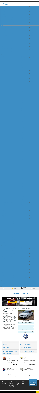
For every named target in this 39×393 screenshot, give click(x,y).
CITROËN (21, 87)
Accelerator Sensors (13, 250)
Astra (22, 176)
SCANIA (21, 157)
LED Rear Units (3, 70)
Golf (22, 189)
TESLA (21, 174)
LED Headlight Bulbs (4, 26)
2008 (22, 138)
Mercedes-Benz (14, 228)
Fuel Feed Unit (31, 260)
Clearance (3, 281)
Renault (13, 233)
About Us (16, 382)
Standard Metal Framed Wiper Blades (34, 55)
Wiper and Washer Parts (4, 255)
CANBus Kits (31, 78)
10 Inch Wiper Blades (23, 55)
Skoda (13, 235)
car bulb (10, 310)
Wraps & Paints (3, 206)
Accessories (22, 207)
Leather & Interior (22, 205)
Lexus (12, 226)
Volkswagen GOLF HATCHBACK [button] (6, 344)
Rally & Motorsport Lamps (33, 76)
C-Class (23, 122)
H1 (11, 6)
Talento (22, 100)
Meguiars (31, 201)
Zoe (22, 156)
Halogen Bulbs (3, 282)
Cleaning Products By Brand (5, 202)
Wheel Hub (31, 274)
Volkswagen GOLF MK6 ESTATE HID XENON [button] (25, 347)
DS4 (22, 97)
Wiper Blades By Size (4, 55)
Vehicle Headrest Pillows (32, 219)
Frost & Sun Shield (32, 218)
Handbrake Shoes (32, 249)
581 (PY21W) (22, 14)
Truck (30, 301)
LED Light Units (3, 283)
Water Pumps (22, 261)
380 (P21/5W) (31, 13)
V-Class (22, 130)
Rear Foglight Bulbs (4, 10)
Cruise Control (12, 252)
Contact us (3, 382)
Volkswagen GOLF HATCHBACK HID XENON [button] (25, 344)
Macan (22, 145)
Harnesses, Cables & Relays (33, 46)
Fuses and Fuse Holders (23, 276)
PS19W (21, 35)
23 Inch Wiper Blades (23, 63)
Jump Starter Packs (4, 244)
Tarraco (22, 164)
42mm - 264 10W (3, 23)
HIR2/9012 (22, 52)
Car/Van (22, 301)
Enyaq (22, 167)
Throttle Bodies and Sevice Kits (24, 260)
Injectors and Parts (32, 253)
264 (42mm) (12, 39)
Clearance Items (17, 383)
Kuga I (22, 105)
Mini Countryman (24, 134)
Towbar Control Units (4, 275)
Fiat (12, 219)
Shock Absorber (31, 271)
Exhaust (2, 249)
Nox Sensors (31, 263)
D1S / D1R (12, 32)
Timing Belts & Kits (13, 246)
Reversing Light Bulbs (4, 12)
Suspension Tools (32, 273)
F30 (22, 83)
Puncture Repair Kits (32, 203)
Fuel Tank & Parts (32, 262)
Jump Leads (22, 217)
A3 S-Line (23, 72)
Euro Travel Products (32, 211)
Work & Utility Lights (32, 77)
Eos (22, 188)
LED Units (3, 34)
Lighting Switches (32, 277)
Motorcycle (26, 301)
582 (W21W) (12, 18)
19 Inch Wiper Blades (23, 61)
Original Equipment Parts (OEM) (5, 48)
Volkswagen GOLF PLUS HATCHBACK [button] (24, 352)
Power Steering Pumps (23, 270)
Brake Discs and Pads (32, 246)
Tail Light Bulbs (3, 11)
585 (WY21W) (22, 15)
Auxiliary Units (3, 71)
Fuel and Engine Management (5, 250)
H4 (11, 8)
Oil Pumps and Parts (23, 257)
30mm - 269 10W (3, 22)
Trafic (22, 153)
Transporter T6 (23, 197)
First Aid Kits (31, 217)
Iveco (21, 108)
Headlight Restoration (4, 204)
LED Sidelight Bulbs (4, 27)
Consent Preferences (4, 384)
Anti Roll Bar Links (32, 269)
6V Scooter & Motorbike (4, 16)
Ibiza (22, 162)
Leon (22, 163)
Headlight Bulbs (3, 6)
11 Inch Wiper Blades (23, 56)
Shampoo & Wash (23, 201)
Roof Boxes (3, 210)
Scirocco (23, 193)
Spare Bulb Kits (31, 212)
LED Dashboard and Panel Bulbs (5, 33)
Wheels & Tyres (22, 203)
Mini (22, 133)
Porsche (13, 232)
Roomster (23, 171)
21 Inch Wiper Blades (23, 62)
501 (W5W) (31, 11)
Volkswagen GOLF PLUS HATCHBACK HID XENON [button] (8, 354)
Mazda (13, 227)
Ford (21, 101)
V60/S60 (23, 182)
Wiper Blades (3, 54)
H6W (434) (22, 22)
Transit (22, 107)
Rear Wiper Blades (32, 56)
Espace (22, 149)
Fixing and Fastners (23, 275)
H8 (11, 9)
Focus (22, 103)
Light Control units (32, 276)
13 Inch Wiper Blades (23, 57)
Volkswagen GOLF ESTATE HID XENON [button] (24, 343)
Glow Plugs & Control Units (23, 265)
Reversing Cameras (32, 215)
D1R (11, 46)
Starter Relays (12, 254)
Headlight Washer (13, 275)
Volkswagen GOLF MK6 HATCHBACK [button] (7, 348)
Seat (30, 73)
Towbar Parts (3, 254)
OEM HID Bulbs (3, 46)
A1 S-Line (23, 70)
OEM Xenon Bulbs (3, 284)
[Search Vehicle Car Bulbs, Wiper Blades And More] (24, 3)
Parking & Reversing (4, 213)
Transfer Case (3, 271)
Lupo (22, 191)
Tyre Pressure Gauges (32, 204)
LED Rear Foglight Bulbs (4, 29)
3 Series (22, 81)
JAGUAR (21, 110)
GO (18, 302)
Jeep (12, 224)
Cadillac (13, 213)
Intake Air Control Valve (23, 255)
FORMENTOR (23, 93)
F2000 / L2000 (23, 116)
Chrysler (13, 214)
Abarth (13, 210)
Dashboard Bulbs (3, 14)
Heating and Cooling (4, 251)
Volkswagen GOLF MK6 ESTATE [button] (6, 347)
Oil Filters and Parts (32, 258)
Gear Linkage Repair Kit (4, 269)
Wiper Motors (12, 277)
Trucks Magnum (23, 154)
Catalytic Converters (32, 250)
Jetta (22, 190)
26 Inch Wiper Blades (23, 65)
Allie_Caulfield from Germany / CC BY (25, 320)
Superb (22, 172)
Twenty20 (12, 55)
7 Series (22, 82)
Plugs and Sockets (13, 253)
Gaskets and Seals (23, 254)
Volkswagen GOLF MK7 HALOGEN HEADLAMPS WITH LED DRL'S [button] (27, 351)
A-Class (22, 120)
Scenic (22, 152)
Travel (2, 209)
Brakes (2, 247)
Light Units (3, 68)
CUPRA (21, 92)
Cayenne (23, 144)
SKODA (21, 166)
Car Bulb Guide (32, 375)
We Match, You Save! (25, 288)
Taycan (22, 146)
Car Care (3, 200)
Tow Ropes (22, 221)
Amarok (22, 185)
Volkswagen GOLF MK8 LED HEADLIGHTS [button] (7, 353)
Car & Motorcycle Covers (4, 203)
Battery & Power (3, 242)
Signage (2, 257)
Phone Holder (31, 221)
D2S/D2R (21, 53)
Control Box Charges (23, 251)
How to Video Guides (11, 383)
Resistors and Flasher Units (4, 35)
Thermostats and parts (13, 269)
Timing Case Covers (13, 247)
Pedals (21, 247)
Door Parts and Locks (32, 265)
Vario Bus (23, 131)
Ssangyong (13, 236)
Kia (12, 225)
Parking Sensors (31, 214)
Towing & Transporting (4, 216)
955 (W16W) (22, 19)
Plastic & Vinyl (22, 206)
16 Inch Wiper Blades (23, 59)
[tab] (10, 341)
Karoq (22, 168)
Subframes (31, 272)
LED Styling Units (13, 44)
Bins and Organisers (4, 215)
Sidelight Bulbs (3, 8)
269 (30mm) (12, 40)
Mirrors (2, 256)
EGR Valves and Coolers (23, 253)
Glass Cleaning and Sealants (24, 204)
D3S (11, 49)
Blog (9, 382)
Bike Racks (3, 211)
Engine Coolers (12, 266)
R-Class (22, 128)
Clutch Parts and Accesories (5, 265)
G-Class (23, 125)
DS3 (22, 91)
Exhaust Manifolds (32, 251)
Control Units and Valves (13, 265)
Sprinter (22, 129)
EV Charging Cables (4, 243)
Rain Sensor (12, 276)
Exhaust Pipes (31, 252)
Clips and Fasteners (23, 246)
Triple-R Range (31, 81)
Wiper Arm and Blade (32, 58)
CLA (22, 123)
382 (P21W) (22, 13)
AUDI (21, 69)
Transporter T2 (23, 196)
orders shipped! (6, 288)
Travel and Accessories (4, 285)
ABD (11, 57)
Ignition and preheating (4, 252)
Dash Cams (3, 212)
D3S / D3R (12, 33)
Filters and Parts (3, 268)
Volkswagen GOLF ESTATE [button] (6, 343)
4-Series (23, 158)
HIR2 (11, 13)
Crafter (22, 187)
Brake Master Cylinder (32, 247)
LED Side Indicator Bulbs (4, 32)
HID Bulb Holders (32, 47)
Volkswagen (12, 69)
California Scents (13, 201)
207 (22, 139)
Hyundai (13, 221)
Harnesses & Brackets (4, 73)
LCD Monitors (31, 213)
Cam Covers (22, 250)
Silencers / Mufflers (32, 255)
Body (2, 246)
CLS (22, 124)
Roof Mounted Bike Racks (23, 212)
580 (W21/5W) (31, 14)
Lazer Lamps (3, 72)
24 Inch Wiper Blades (23, 64)
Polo (22, 192)
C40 (22, 179)
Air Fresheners (3, 201)
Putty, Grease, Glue (23, 278)
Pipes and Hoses (22, 258)
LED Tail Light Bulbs (4, 30)
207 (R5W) (31, 10)
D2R (11, 47)
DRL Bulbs (3, 9)
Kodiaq (22, 169)
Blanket (31, 216)
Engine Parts (3, 248)
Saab (12, 234)
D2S (11, 48)
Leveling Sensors (32, 270)
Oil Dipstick (22, 256)
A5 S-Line (23, 74)
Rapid (22, 170)
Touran (22, 195)
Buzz (22, 186)
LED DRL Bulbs (3, 28)
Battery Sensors (13, 251)
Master (22, 151)
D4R (11, 50)
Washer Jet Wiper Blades (32, 57)
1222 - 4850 (23, 119)
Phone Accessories (4, 217)
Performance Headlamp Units (5, 69)
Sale (2, 280)
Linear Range (31, 79)
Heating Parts (12, 268)
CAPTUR (22, 148)
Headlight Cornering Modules (33, 49)
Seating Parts (31, 266)
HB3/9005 (22, 51)
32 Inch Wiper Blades (23, 67)
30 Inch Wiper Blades (23, 66)
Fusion (22, 104)
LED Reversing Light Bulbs (4, 31)
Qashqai (23, 136)
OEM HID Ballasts (32, 50)
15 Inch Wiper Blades (23, 58)
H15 (11, 11)
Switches (12, 255)
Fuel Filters (31, 257)
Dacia (13, 216)
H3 (11, 7)
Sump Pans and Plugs (23, 259)
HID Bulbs (31, 48)
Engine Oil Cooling (13, 267)
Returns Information (4, 383)
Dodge (13, 218)
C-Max (22, 102)
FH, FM (22, 180)
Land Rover (22, 115)
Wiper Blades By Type (4, 56)
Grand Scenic (23, 150)
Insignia (22, 177)
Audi (30, 72)
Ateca (22, 161)
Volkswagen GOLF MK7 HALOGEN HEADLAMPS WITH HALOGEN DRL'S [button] (10, 351)
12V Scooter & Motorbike (4, 15)
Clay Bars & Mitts (22, 202)
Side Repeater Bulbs (4, 13)
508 (22, 141)
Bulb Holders (31, 275)
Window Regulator (22, 248)
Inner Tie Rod (22, 269)
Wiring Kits (31, 82)
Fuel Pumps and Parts (32, 261)
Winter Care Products (4, 205)
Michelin (12, 56)
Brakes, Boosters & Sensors (33, 248)
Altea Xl (22, 160)
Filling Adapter (3, 267)
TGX (22, 117)
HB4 (11, 12)
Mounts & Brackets (32, 80)
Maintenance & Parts (4, 245)
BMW (21, 80)
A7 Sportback (23, 76)
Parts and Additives (32, 254)
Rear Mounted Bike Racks (23, 211)
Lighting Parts (3, 258)
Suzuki (13, 237)
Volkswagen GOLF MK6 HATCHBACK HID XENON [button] (26, 348)
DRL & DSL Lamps (32, 75)
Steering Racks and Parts (23, 271)
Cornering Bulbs (3, 7)
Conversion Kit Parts (4, 47)
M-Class (23, 127)
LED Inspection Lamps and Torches (24, 277)
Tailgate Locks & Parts (32, 267)
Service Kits (3, 270)
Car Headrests (3, 214)
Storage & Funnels (22, 279)
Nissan (21, 135)
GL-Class (23, 126)
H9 (11, 10)
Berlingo (23, 88)
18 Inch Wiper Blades (23, 60)
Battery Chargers (22, 216)
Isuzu (12, 222)
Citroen (13, 215)
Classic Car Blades (32, 59)
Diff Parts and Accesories (4, 266)
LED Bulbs (3, 25)
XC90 (22, 183)
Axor (22, 121)
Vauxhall (13, 238)
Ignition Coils (22, 266)
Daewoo (13, 217)
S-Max (22, 106)
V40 (22, 181)
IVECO (13, 223)
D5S (11, 51)
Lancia (21, 113)
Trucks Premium (23, 155)
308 (22, 140)
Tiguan (22, 194)
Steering (2, 253)
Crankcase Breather (23, 252)
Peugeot (13, 231)
